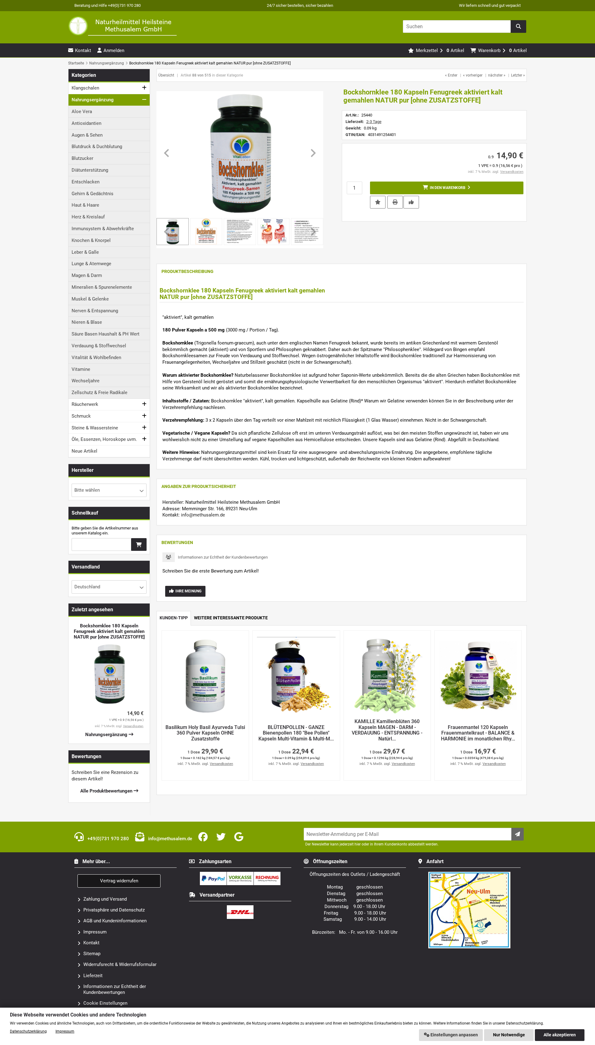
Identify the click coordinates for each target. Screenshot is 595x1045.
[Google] (240, 837)
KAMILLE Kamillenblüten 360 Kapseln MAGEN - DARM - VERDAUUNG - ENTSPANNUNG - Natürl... (387, 730)
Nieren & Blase (87, 322)
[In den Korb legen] (138, 544)
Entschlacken (85, 182)
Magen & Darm (87, 275)
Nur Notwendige (509, 1035)
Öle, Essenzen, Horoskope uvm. (104, 439)
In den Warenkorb (446, 188)
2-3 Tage (373, 121)
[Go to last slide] (167, 153)
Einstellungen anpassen (454, 1035)
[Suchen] (518, 26)
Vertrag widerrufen (119, 881)
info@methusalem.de (203, 515)
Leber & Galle (85, 252)
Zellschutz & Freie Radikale (99, 392)
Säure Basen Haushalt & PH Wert (105, 334)
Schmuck (81, 416)
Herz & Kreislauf (88, 217)
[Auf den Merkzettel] (377, 202)
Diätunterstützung (90, 170)
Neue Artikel (84, 451)
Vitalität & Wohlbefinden (96, 357)
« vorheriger (473, 75)
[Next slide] (312, 153)
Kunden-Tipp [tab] (174, 618)
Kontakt (91, 943)
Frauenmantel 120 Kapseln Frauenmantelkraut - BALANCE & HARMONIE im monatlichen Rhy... (478, 733)
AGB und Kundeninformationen (115, 921)
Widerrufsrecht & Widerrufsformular (119, 964)
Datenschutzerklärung (28, 1031)
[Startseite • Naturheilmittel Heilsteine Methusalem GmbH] (122, 26)
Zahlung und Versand (105, 899)
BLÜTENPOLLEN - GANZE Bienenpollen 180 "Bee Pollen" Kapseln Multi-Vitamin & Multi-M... (296, 733)
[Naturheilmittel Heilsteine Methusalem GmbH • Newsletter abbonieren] (517, 834)
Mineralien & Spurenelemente (102, 287)
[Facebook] (204, 837)
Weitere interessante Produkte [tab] (231, 618)
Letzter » (518, 75)
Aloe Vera (82, 111)
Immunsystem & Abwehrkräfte (103, 228)
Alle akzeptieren (560, 1035)
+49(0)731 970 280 (107, 838)
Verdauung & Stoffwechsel (99, 346)
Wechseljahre (85, 381)
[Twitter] (222, 837)
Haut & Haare (85, 205)
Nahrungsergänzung (93, 100)
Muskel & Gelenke (90, 299)
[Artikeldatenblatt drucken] (395, 201)
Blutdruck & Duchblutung (97, 146)
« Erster (451, 75)
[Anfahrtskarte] (469, 874)
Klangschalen (85, 88)
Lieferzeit (93, 975)
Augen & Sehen (87, 135)
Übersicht (166, 75)
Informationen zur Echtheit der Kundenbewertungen (223, 557)
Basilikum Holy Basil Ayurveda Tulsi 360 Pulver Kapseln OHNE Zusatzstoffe (205, 733)
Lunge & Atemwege (91, 263)
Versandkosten (511, 172)
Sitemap (91, 953)
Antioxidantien (86, 123)
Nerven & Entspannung (95, 311)
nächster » (496, 75)
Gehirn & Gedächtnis (92, 193)
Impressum (95, 932)
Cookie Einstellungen (105, 1003)
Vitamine (81, 369)
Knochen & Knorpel (91, 240)
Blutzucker (82, 158)
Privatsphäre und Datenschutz (114, 910)
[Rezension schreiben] (411, 201)
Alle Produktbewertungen (107, 791)
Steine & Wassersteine (95, 428)
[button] (206, 231)
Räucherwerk (85, 404)
